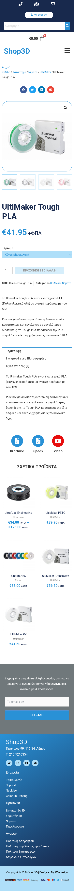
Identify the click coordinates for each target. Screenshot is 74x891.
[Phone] (9, 763)
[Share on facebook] (23, 89)
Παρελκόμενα (15, 826)
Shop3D (17, 51)
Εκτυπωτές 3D (15, 810)
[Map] (35, 763)
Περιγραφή (13, 351)
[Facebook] (26, 763)
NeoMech (12, 790)
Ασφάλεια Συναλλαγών (21, 857)
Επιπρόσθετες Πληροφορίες (26, 358)
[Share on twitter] (32, 89)
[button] (39, 15)
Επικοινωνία (14, 780)
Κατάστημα (19, 72)
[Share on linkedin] (41, 89)
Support (11, 785)
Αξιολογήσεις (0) (17, 366)
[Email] (18, 763)
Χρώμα (8, 248)
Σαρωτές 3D (14, 816)
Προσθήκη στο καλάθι (39, 270)
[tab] (37, 351)
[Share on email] (50, 89)
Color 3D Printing (16, 796)
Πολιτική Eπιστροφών (21, 851)
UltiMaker (45, 72)
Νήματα (32, 72)
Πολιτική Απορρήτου (20, 841)
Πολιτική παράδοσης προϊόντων (27, 846)
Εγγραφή (37, 715)
